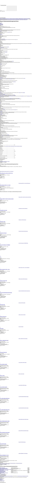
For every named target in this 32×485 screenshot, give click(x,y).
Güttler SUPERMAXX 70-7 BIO (4, 455)
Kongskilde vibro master (3, 210)
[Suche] (12, 8)
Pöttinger (22, 19)
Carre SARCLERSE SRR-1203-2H (4, 409)
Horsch (12, 19)
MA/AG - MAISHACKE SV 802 (4, 340)
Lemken (20, 19)
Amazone (8, 19)
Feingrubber (28, 18)
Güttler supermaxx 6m (3, 316)
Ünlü (26, 19)
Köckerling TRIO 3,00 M (3, 352)
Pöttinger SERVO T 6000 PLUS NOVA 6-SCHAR (5, 469)
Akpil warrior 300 (2, 304)
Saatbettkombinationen (20, 18)
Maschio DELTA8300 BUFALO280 (6, 292)
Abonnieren (1, 462)
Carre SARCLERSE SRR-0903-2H (4, 398)
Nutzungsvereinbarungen (19, 463)
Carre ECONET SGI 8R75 (3, 364)
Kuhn (13, 19)
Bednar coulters (2, 375)
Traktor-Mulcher (25, 18)
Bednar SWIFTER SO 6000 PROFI (5, 432)
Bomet (10, 19)
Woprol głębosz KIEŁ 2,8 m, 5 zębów (4, 470)
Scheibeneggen (11, 18)
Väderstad (25, 19)
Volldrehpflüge (16, 18)
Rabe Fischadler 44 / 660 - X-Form (5, 269)
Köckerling (18, 19)
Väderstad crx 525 (2, 221)
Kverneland (15, 19)
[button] (16, 14)
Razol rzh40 (1, 328)
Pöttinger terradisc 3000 (3, 280)
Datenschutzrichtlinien (12, 463)
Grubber (14, 18)
